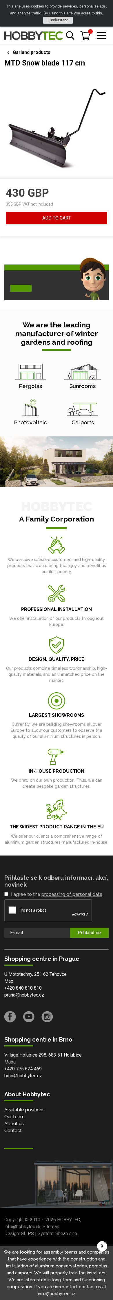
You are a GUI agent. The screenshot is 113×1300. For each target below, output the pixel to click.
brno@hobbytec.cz (23, 1075)
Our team (14, 1116)
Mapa (10, 1062)
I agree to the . (57, 894)
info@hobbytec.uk (22, 1226)
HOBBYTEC (68, 1219)
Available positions (24, 1110)
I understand (58, 20)
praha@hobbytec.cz (24, 995)
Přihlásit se (89, 932)
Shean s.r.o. (66, 1233)
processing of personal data (71, 894)
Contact (13, 1130)
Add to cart (56, 218)
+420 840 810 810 (23, 988)
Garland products (31, 52)
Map (8, 981)
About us (14, 1123)
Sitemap (51, 1226)
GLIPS (27, 1233)
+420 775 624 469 (23, 1069)
